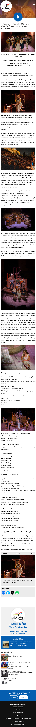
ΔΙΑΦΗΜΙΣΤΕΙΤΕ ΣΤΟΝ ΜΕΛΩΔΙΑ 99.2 (18, 718)
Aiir (24, 724)
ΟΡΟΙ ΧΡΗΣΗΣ (18, 707)
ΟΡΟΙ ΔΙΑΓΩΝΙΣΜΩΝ (18, 721)
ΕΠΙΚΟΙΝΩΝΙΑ (18, 712)
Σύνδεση (13, 697)
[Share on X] (12, 593)
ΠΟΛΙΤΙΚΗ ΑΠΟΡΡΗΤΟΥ (18, 704)
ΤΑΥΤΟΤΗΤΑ (18, 715)
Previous (4, 553)
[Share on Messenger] (8, 593)
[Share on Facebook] (3, 593)
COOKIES (18, 710)
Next (31, 553)
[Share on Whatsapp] (17, 593)
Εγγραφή (23, 697)
